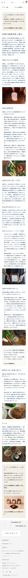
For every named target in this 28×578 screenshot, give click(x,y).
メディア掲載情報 (6, 553)
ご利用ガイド (18, 565)
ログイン (11, 543)
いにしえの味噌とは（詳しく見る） (13, 28)
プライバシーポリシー (12, 563)
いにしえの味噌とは (9, 363)
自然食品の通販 (6, 575)
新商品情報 (20, 550)
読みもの (8, 522)
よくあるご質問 (12, 568)
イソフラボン (7, 240)
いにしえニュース (6, 555)
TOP (3, 522)
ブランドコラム (14, 550)
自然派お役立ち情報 (15, 553)
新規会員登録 (5, 543)
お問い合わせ (5, 568)
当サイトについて (6, 550)
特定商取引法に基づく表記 (8, 565)
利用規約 (4, 563)
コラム (12, 526)
